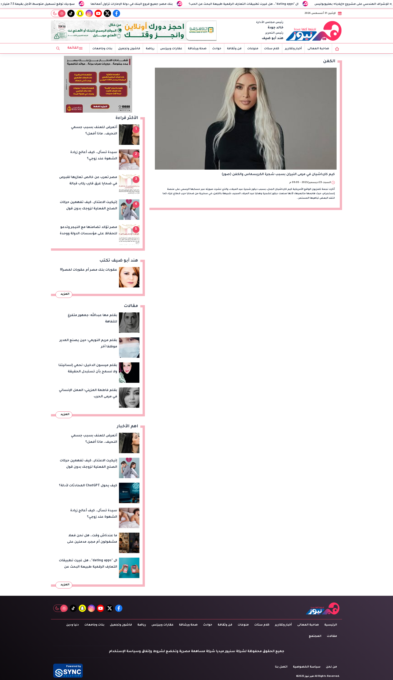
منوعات (252, 48)
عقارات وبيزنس (171, 48)
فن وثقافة (234, 48)
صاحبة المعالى (318, 48)
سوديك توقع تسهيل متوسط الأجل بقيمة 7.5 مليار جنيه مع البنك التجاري (61, 4)
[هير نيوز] (314, 30)
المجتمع (315, 636)
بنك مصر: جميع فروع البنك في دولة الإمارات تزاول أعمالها (169, 4)
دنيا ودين (72, 625)
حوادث (216, 48)
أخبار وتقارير (293, 48)
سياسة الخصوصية (306, 667)
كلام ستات (271, 48)
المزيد (64, 294)
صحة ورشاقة (197, 48)
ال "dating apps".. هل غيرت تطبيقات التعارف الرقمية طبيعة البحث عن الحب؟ (281, 4)
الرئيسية (330, 625)
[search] (58, 48)
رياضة (150, 48)
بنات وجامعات (102, 48)
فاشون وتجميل (129, 48)
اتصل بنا (281, 667)
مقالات (332, 636)
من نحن (331, 667)
